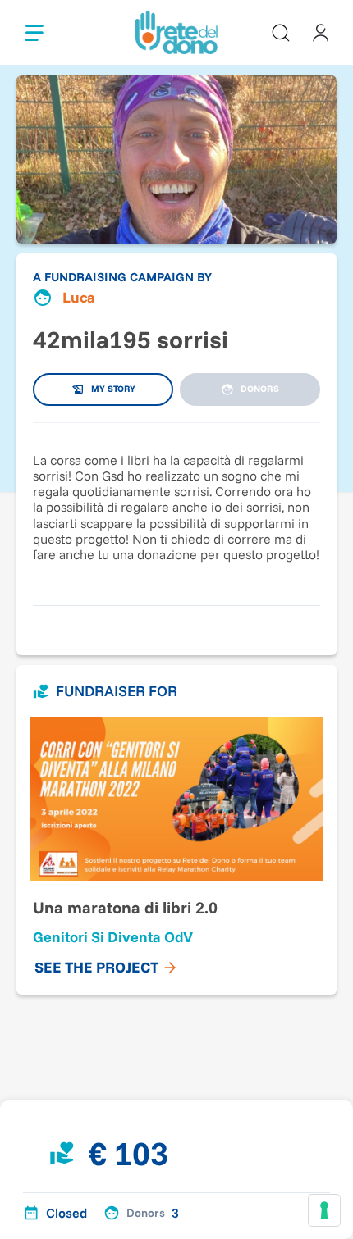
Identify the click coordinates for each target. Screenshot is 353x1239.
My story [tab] (113, 388)
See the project (96, 967)
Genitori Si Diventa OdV (113, 936)
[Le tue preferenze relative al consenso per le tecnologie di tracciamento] (324, 1210)
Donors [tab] (260, 388)
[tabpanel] (176, 506)
